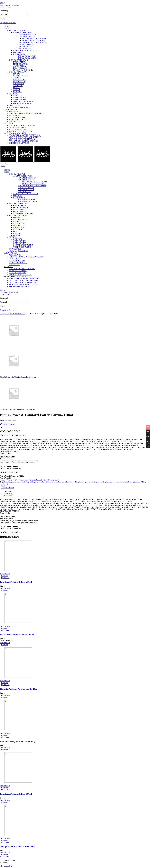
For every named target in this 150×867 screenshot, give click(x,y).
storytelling (4, 484)
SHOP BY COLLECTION (18, 60)
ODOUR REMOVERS (26, 44)
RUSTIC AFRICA (19, 62)
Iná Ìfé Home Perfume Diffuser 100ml (17, 634)
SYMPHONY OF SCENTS (23, 70)
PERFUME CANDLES (26, 36)
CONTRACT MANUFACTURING (22, 125)
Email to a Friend (7, 488)
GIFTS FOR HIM (19, 98)
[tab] (77, 492)
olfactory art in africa (98, 482)
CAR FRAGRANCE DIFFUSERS (25, 50)
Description (8, 491)
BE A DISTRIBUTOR (17, 117)
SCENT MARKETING (17, 129)
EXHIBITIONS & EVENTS (19, 143)
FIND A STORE (15, 115)
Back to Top (4, 856)
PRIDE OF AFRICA (20, 64)
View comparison (6, 866)
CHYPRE (16, 90)
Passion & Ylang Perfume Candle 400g (17, 741)
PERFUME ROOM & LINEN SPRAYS (32, 42)
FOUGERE (17, 92)
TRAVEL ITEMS (15, 105)
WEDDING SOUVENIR (22, 103)
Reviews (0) (8, 493)
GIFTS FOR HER (19, 99)
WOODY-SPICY (19, 82)
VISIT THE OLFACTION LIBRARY (22, 139)
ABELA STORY (15, 111)
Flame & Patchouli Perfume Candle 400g (18, 689)
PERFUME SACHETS (26, 46)
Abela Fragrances (10, 482)
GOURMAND (18, 84)
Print (3, 486)
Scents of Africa (139, 482)
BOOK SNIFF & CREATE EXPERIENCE (24, 135)
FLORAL (16, 74)
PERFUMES (17, 52)
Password (3, 15)
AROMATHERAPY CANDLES (33, 40)
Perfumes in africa (112, 482)
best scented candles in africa (68, 482)
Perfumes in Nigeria (126, 482)
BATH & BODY (19, 54)
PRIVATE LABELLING (17, 127)
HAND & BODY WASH (27, 56)
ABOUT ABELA (10, 109)
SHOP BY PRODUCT (17, 30)
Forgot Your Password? (8, 23)
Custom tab (8, 495)
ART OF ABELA (19, 66)
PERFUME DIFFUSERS (27, 34)
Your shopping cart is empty (9, 5)
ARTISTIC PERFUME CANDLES (34, 38)
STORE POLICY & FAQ (18, 119)
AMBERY (17, 78)
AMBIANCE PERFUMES (22, 32)
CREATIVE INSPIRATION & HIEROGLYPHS (26, 113)
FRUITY (16, 88)
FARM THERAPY (20, 68)
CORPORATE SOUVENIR (23, 101)
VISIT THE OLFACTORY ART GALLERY (25, 137)
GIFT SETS (17, 96)
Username (3, 11)
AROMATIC (18, 86)
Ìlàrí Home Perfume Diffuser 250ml (16, 582)
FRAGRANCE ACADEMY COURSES (23, 141)
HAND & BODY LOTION (27, 58)
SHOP (6, 28)
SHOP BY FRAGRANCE (18, 72)
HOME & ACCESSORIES (18, 107)
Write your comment (7, 424)
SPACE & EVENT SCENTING (20, 131)
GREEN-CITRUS (19, 80)
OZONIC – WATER (20, 76)
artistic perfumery (35, 482)
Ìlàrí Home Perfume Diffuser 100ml (16, 794)
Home (2, 314)
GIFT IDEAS (13, 94)
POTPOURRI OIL (24, 48)
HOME (7, 26)
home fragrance (84, 482)
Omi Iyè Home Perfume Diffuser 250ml (17, 846)
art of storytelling (23, 482)
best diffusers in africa (49, 482)
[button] (12, 476)
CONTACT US (14, 121)
